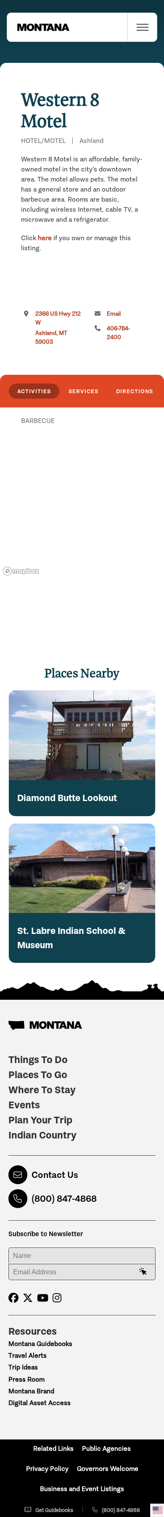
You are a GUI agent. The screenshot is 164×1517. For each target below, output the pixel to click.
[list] (82, 464)
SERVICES (83, 391)
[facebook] (13, 1298)
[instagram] (57, 1298)
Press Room (26, 1379)
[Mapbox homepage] (21, 571)
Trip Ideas (23, 1367)
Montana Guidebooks (40, 1344)
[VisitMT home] (38, 27)
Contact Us (55, 1174)
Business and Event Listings (82, 1489)
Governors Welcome (107, 1469)
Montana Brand (31, 1391)
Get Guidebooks (54, 1510)
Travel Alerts (27, 1355)
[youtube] (42, 1298)
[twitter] (28, 1298)
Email (114, 313)
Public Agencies (106, 1448)
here (45, 238)
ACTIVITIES (34, 391)
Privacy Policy (47, 1469)
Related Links (53, 1448)
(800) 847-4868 (64, 1198)
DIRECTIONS (134, 391)
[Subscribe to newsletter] (143, 1272)
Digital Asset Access (39, 1403)
